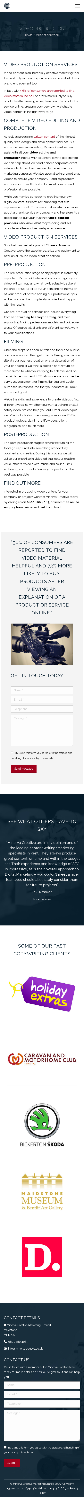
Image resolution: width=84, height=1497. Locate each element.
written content (44, 136)
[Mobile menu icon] (77, 5)
